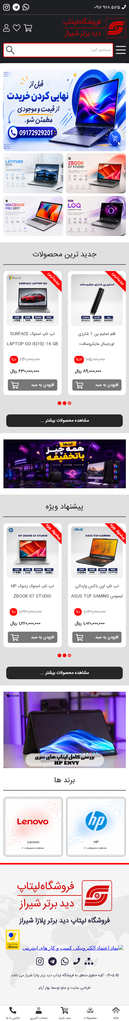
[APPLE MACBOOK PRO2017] (33, 216)
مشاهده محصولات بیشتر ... (64, 420)
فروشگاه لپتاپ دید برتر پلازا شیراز (64, 920)
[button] (69, 403)
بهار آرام (44, 988)
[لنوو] (33, 827)
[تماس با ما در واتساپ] (65, 961)
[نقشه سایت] (89, 962)
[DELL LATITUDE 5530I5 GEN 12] (33, 173)
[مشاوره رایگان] (64, 110)
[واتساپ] (26, 9)
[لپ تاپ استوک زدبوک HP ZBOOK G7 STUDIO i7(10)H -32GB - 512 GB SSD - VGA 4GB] (33, 552)
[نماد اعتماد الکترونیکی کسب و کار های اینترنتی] (73, 948)
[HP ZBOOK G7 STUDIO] (96, 173)
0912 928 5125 (107, 7)
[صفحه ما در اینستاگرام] (40, 961)
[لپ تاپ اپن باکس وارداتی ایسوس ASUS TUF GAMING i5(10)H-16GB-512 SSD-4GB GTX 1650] (97, 552)
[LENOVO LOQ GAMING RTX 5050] (96, 216)
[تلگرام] (16, 9)
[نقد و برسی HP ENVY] (64, 730)
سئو (63, 988)
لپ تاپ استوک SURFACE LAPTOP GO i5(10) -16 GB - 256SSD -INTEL (32, 344)
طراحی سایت (80, 988)
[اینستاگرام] (6, 9)
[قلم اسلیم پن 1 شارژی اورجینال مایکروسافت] (97, 300)
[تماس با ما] (76, 962)
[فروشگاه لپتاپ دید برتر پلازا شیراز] (64, 894)
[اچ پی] (96, 827)
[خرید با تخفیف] (64, 463)
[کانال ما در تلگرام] (52, 961)
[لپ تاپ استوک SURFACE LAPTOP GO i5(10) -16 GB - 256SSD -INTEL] (33, 300)
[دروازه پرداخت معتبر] (13, 940)
